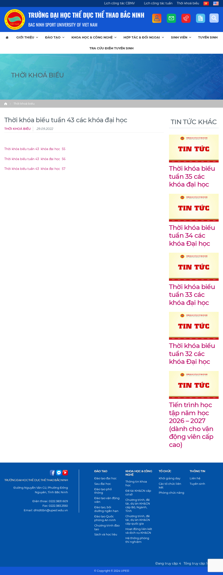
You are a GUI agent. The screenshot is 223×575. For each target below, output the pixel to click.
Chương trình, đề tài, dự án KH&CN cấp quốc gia (137, 519)
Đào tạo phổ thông (103, 491)
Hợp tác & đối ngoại (141, 37)
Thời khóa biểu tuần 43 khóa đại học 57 (34, 169)
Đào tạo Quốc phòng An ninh (105, 518)
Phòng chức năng (171, 492)
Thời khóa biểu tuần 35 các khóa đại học (192, 176)
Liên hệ (195, 478)
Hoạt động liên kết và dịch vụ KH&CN (138, 530)
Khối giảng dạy (169, 478)
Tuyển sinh (208, 37)
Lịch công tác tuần (158, 3)
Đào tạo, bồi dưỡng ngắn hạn (106, 509)
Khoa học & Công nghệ (92, 37)
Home (5, 103)
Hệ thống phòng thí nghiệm (137, 539)
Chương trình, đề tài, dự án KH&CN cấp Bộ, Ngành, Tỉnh (137, 505)
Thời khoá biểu (188, 3)
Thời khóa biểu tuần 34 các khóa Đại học (192, 235)
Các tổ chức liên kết (170, 485)
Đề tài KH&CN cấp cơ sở (138, 492)
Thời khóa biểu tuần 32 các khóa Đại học (192, 354)
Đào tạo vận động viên (107, 499)
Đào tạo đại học (105, 478)
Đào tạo (53, 37)
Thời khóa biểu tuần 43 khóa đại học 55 (34, 149)
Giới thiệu (25, 37)
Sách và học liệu (105, 534)
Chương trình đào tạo (107, 527)
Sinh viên (179, 37)
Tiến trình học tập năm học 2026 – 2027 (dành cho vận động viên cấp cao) (191, 425)
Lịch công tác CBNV (119, 3)
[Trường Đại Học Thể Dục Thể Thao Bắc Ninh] (14, 19)
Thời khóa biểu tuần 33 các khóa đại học (192, 295)
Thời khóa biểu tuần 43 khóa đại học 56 (35, 159)
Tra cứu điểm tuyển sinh (111, 48)
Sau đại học (102, 483)
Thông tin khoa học (136, 483)
